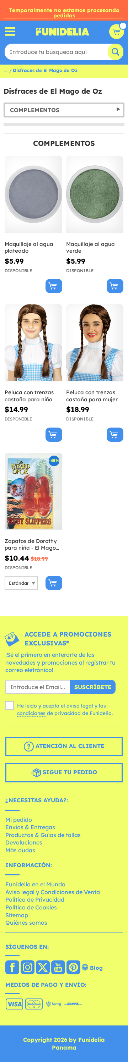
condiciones (31, 713)
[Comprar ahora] (54, 286)
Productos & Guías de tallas (43, 834)
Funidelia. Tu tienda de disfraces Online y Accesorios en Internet (62, 31)
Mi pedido (18, 819)
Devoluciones (23, 842)
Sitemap (16, 915)
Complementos (34, 110)
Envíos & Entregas (30, 827)
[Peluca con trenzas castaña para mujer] (95, 343)
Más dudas (20, 850)
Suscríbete (92, 686)
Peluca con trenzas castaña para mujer (92, 396)
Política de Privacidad (34, 899)
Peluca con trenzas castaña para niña (29, 396)
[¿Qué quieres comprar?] (10, 31)
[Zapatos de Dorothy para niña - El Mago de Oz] (33, 491)
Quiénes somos (26, 922)
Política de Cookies (31, 907)
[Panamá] (12, 968)
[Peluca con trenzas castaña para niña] (33, 343)
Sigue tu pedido (69, 772)
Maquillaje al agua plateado (29, 247)
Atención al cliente (69, 745)
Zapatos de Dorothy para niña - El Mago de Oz (31, 544)
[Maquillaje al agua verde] (95, 194)
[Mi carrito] (116, 31)
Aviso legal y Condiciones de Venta (52, 892)
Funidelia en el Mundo (35, 884)
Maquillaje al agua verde (90, 247)
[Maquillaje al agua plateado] (33, 194)
